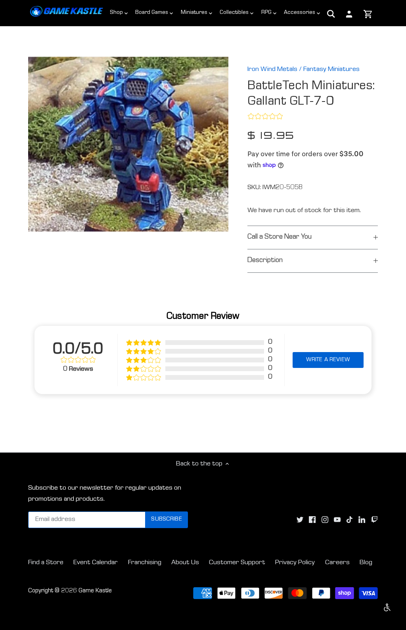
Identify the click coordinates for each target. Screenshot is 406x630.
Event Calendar (95, 562)
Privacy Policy (295, 562)
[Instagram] (325, 520)
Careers (337, 562)
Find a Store (45, 562)
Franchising (144, 562)
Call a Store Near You (279, 237)
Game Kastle (95, 591)
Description (265, 260)
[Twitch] (374, 520)
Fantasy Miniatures (331, 69)
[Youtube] (337, 520)
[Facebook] (312, 520)
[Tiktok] (349, 520)
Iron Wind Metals (272, 69)
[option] (128, 144)
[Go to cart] (368, 15)
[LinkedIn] (361, 520)
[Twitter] (300, 520)
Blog (366, 562)
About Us (185, 562)
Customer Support (237, 562)
